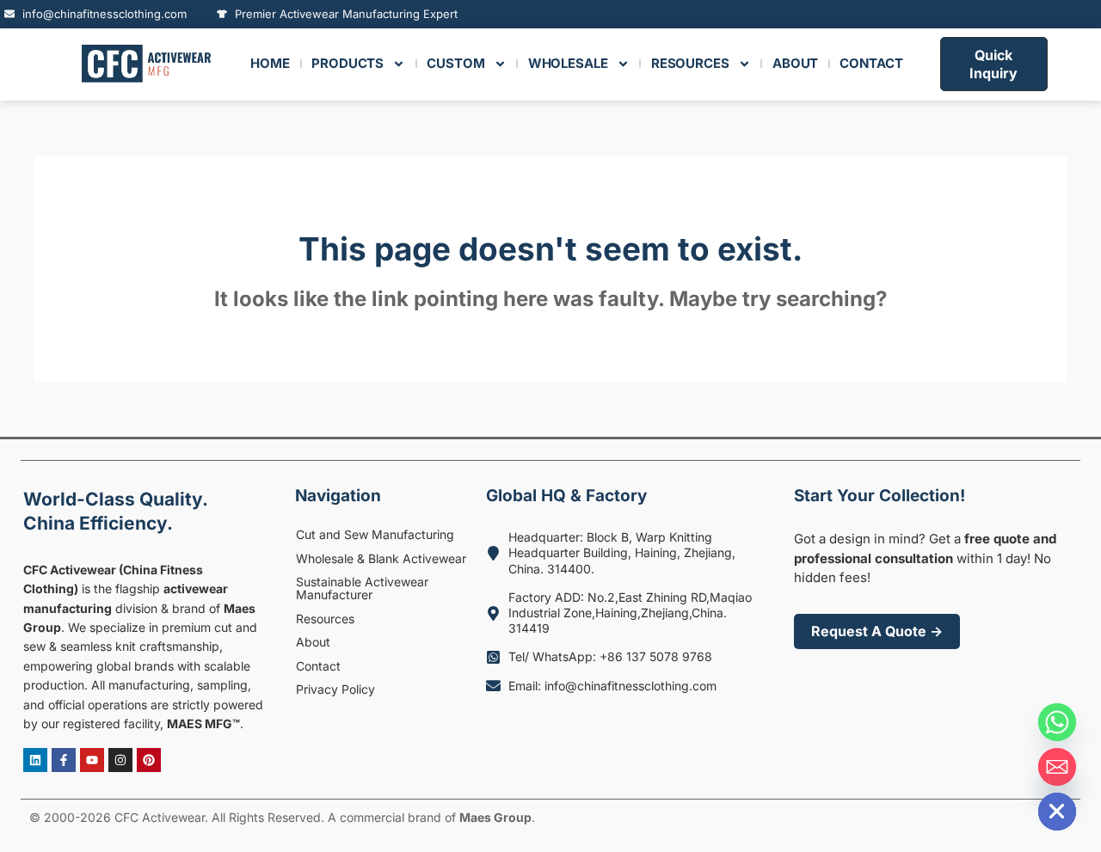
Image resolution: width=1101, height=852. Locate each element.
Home (270, 63)
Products (347, 63)
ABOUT (795, 63)
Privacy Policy (335, 689)
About (313, 641)
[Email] (1057, 767)
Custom (455, 63)
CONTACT (871, 63)
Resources (325, 618)
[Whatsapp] (1057, 722)
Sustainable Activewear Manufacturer (362, 588)
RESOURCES (690, 63)
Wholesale (568, 63)
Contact (318, 666)
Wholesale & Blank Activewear (381, 558)
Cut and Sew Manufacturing (375, 534)
